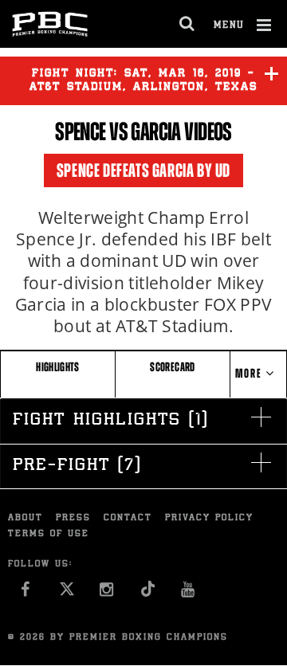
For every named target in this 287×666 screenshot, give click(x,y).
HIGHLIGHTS (58, 367)
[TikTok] (148, 594)
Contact (128, 518)
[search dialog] (187, 24)
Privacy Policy (209, 518)
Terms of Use (48, 534)
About (25, 518)
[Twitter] (67, 594)
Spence (80, 131)
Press (73, 518)
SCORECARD (172, 367)
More (250, 373)
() (110, 420)
